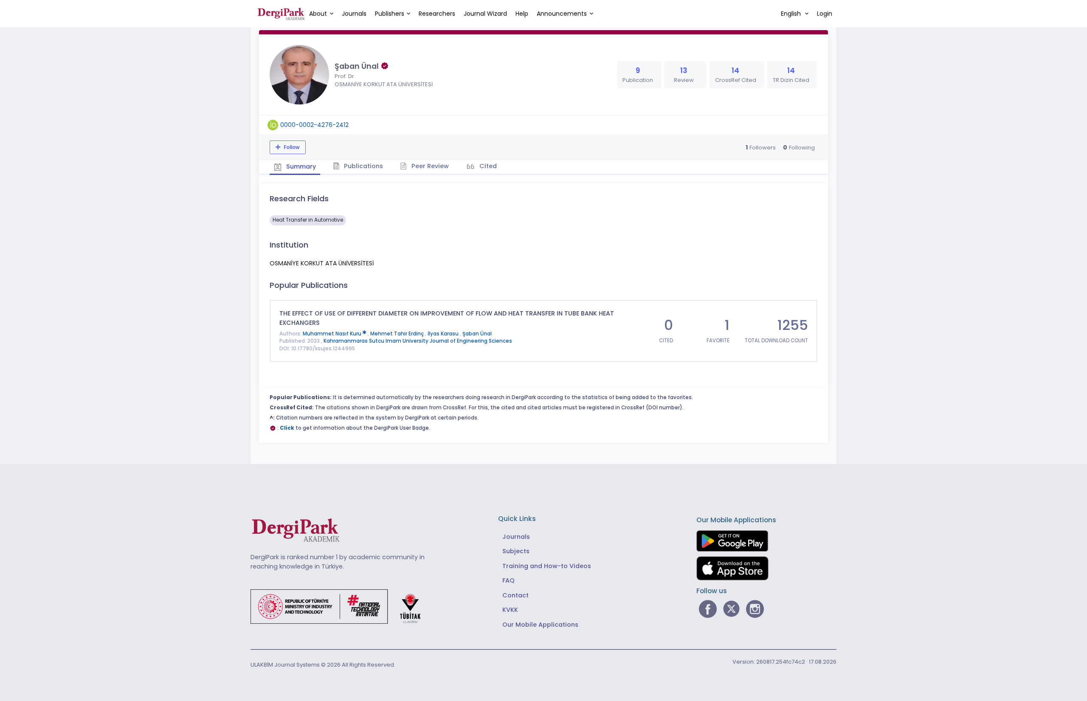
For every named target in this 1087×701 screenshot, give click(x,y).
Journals (354, 13)
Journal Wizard (485, 13)
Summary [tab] (300, 166)
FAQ (508, 580)
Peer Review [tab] (429, 166)
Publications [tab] (362, 166)
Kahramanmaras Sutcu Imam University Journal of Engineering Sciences (418, 341)
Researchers (437, 13)
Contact (515, 595)
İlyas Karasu (444, 333)
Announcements (562, 13)
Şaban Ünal (477, 333)
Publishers (389, 13)
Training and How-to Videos (546, 566)
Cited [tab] (487, 166)
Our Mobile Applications (540, 624)
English (792, 13)
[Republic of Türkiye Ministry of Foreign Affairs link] (341, 606)
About (318, 13)
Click (287, 428)
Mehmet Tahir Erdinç (397, 333)
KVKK (510, 609)
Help (521, 13)
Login (824, 13)
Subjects (515, 551)
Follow (291, 147)
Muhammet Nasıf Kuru (333, 333)
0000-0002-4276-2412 (314, 125)
